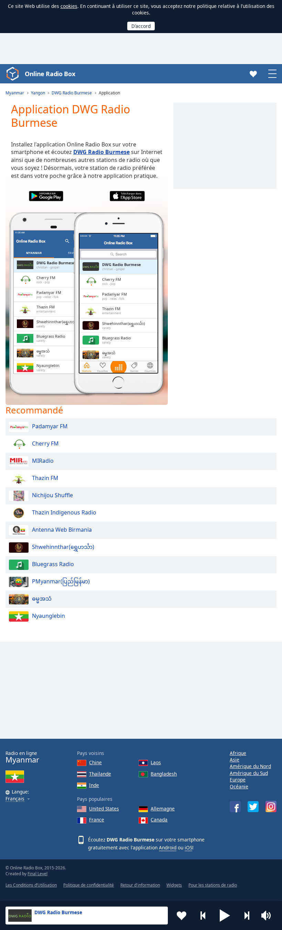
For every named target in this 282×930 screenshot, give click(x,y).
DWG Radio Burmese (101, 152)
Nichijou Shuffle (52, 495)
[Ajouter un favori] (181, 915)
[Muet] (268, 915)
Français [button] (15, 799)
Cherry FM (45, 443)
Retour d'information (140, 885)
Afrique (238, 753)
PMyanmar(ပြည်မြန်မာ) (61, 581)
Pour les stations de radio (212, 885)
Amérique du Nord (250, 766)
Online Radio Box (50, 74)
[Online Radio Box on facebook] (235, 806)
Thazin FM (45, 478)
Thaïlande (100, 773)
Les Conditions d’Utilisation (31, 885)
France (96, 819)
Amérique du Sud (249, 773)
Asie (234, 759)
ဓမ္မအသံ (42, 598)
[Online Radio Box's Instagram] (270, 806)
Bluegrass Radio (53, 564)
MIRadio (43, 460)
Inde (94, 785)
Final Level (37, 874)
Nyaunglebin (48, 616)
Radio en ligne (22, 757)
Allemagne (163, 808)
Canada (159, 819)
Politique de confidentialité (88, 885)
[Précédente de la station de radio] (203, 915)
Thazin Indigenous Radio (64, 512)
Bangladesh (164, 773)
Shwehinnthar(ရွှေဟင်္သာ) (63, 547)
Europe (238, 779)
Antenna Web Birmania (62, 529)
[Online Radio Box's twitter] (253, 806)
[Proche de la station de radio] (246, 915)
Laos (156, 762)
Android (167, 847)
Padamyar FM (50, 426)
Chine (95, 762)
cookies (69, 6)
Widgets (174, 885)
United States (104, 808)
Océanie (239, 786)
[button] (225, 915)
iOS (188, 847)
